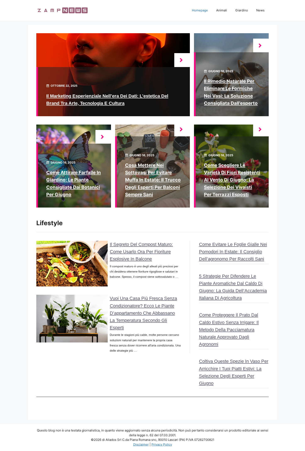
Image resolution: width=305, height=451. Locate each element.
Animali (221, 10)
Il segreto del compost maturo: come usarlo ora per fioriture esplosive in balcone (141, 252)
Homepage (200, 10)
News (260, 10)
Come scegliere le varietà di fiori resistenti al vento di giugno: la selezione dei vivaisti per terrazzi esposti (232, 180)
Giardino (241, 10)
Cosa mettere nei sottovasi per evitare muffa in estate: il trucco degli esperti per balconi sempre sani (153, 180)
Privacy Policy (161, 444)
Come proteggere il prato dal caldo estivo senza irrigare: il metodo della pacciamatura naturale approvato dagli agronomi (229, 329)
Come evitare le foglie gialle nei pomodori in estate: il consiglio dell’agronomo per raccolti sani (233, 252)
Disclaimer (141, 444)
